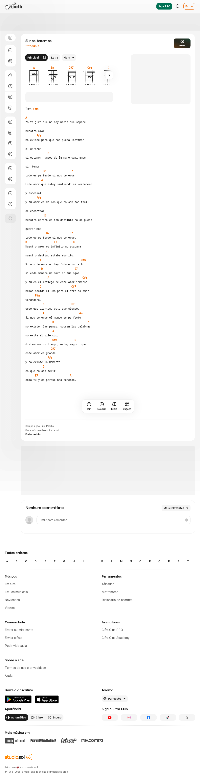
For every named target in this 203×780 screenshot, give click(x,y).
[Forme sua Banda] (43, 740)
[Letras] (69, 740)
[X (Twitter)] (187, 717)
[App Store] (47, 699)
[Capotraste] (10, 97)
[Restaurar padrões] (10, 218)
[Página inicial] (13, 6)
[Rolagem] (10, 50)
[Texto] (10, 143)
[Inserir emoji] (186, 520)
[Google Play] (18, 699)
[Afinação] (10, 107)
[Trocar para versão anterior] (10, 204)
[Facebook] (148, 717)
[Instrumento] (10, 75)
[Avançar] (109, 75)
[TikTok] (168, 717)
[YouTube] (110, 717)
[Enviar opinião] (10, 193)
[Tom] (10, 86)
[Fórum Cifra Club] (15, 741)
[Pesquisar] (178, 6)
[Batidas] (10, 154)
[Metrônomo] (10, 179)
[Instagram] (129, 717)
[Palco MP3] (92, 740)
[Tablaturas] (10, 122)
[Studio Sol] (19, 757)
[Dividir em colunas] (10, 61)
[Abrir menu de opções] (10, 38)
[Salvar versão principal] (44, 57)
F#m (35, 108)
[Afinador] (10, 168)
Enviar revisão (32, 434)
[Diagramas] (10, 132)
